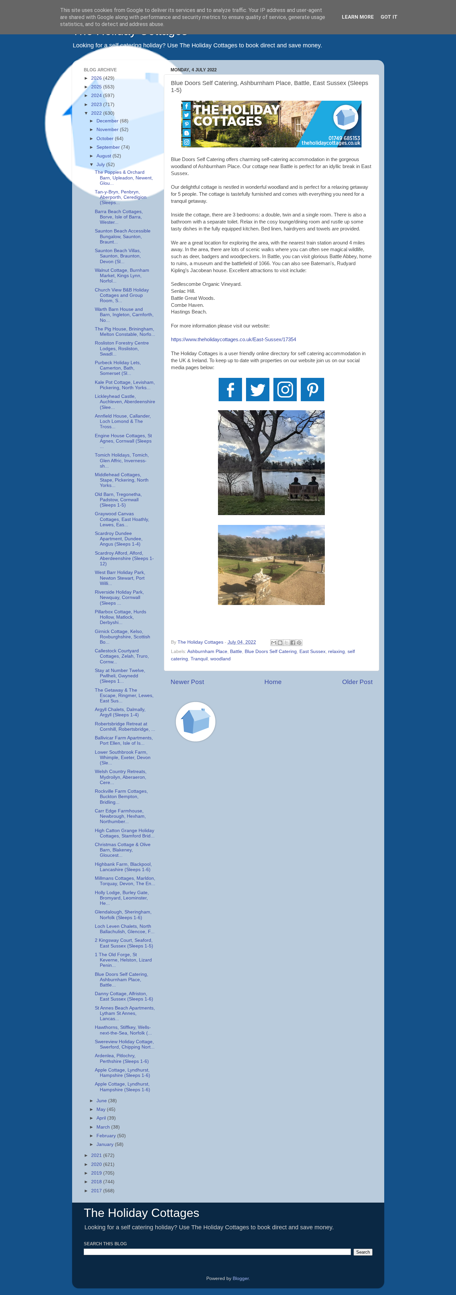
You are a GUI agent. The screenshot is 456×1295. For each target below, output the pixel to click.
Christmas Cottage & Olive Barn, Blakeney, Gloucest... (123, 850)
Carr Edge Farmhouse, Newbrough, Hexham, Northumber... (120, 816)
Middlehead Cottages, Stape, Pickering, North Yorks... (122, 480)
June (102, 1100)
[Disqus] (272, 842)
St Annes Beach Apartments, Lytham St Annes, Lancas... (125, 1013)
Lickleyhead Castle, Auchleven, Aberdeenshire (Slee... (125, 402)
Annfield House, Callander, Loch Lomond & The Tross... (123, 421)
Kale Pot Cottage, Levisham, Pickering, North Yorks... (125, 385)
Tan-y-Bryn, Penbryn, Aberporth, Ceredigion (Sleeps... (121, 197)
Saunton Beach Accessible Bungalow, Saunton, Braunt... (123, 236)
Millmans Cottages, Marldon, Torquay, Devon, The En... (125, 881)
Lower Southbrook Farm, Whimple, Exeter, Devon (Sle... (123, 757)
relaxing (336, 651)
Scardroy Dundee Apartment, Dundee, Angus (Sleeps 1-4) (119, 539)
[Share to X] (286, 642)
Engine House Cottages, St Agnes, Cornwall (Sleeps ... (123, 441)
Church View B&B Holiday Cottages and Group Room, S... (122, 295)
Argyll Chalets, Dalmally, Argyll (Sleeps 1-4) (120, 712)
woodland (220, 658)
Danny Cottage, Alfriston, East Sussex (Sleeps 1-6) (124, 996)
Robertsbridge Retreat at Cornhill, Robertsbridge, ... (125, 726)
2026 (97, 78)
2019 (97, 1173)
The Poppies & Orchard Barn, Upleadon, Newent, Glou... (124, 177)
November (108, 129)
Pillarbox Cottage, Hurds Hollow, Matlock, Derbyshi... (120, 617)
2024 (97, 95)
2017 (97, 1190)
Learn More (358, 17)
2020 (97, 1164)
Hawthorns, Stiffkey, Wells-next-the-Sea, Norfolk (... (123, 1030)
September (108, 147)
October (105, 138)
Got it (389, 17)
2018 (97, 1181)
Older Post (357, 681)
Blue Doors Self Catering (271, 651)
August (104, 155)
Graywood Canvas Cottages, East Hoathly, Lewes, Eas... (122, 519)
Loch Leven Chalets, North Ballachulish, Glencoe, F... (125, 929)
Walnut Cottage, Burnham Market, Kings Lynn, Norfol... (122, 275)
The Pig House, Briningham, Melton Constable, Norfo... (125, 332)
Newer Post (187, 681)
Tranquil (199, 658)
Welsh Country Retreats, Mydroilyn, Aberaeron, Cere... (121, 777)
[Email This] (273, 642)
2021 (97, 1155)
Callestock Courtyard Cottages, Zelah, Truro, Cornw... (122, 656)
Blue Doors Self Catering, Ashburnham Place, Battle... (121, 980)
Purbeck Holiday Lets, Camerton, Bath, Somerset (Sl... (118, 368)
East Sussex (312, 651)
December (108, 120)
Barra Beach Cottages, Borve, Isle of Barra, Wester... (119, 217)
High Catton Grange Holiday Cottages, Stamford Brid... (125, 833)
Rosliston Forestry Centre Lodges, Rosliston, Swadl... (122, 348)
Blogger (241, 1278)
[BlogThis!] (280, 642)
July (101, 164)
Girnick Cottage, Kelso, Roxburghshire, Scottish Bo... (122, 637)
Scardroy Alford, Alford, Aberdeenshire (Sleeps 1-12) (124, 558)
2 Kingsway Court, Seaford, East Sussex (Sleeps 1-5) (124, 943)
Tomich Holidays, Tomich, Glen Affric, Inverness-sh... (122, 460)
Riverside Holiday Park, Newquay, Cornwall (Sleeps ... (119, 597)
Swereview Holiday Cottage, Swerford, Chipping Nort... (125, 1044)
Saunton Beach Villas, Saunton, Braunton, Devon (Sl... (118, 256)
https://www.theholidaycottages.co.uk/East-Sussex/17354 (233, 339)
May (101, 1109)
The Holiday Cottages (141, 1213)
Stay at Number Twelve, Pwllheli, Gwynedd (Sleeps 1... (120, 676)
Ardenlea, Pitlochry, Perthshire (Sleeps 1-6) (122, 1058)
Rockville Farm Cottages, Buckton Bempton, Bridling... (121, 796)
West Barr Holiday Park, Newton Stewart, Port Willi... (120, 578)
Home (273, 681)
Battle (236, 651)
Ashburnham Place (207, 651)
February (106, 1135)
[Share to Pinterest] (299, 642)
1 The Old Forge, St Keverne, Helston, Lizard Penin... (123, 960)
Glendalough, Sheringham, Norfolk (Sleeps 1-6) (123, 914)
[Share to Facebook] (292, 642)
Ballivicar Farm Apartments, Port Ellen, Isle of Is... (124, 740)
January (105, 1144)
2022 (97, 113)
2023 (97, 104)
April (101, 1118)
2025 (97, 86)
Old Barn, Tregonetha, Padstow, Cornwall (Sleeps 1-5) (118, 500)
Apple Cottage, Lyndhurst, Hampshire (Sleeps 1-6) (122, 1073)
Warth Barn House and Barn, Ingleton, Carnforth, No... (124, 314)
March (103, 1127)
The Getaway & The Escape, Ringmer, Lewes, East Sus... (124, 695)
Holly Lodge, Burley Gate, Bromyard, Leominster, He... (122, 898)
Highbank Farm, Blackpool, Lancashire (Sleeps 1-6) (123, 867)
